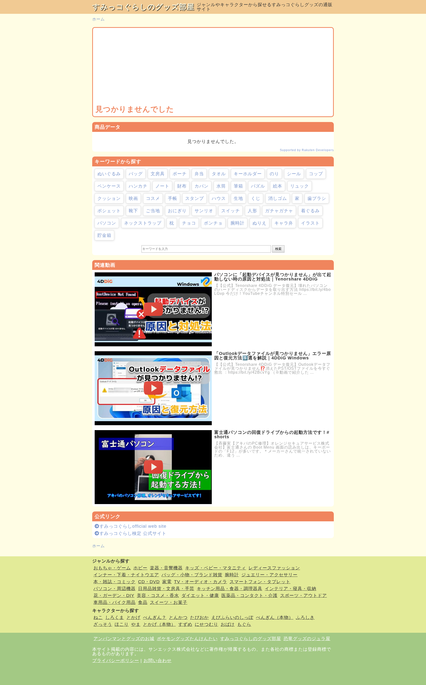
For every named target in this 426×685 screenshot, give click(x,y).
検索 (278, 249)
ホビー (140, 567)
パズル (258, 186)
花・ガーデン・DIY (113, 595)
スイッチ (230, 210)
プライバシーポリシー (115, 660)
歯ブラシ (316, 198)
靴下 (133, 210)
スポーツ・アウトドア (303, 595)
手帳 (172, 198)
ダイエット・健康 (200, 595)
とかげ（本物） (159, 624)
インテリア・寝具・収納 (290, 588)
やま (136, 624)
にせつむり (206, 624)
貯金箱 (104, 235)
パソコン (106, 223)
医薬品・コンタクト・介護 (249, 595)
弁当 (199, 173)
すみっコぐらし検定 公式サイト (132, 533)
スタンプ (194, 198)
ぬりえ (259, 223)
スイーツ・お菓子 (168, 602)
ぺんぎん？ (154, 617)
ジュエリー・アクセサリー (269, 574)
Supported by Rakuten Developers (307, 150)
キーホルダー (248, 173)
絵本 (277, 186)
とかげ (133, 617)
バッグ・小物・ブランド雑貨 (191, 574)
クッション (109, 198)
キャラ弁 (283, 223)
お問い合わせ (157, 660)
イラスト (310, 223)
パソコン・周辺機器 (114, 588)
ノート (162, 186)
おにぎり (177, 210)
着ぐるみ (310, 210)
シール (294, 173)
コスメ (153, 198)
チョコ (189, 223)
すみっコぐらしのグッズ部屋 (143, 7)
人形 (252, 210)
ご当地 (153, 210)
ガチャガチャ (279, 210)
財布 (182, 186)
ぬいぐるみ (109, 173)
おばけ (228, 624)
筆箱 (238, 186)
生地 (238, 198)
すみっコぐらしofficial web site (132, 526)
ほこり (122, 624)
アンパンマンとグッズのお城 (123, 638)
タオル (219, 173)
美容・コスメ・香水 (158, 595)
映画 (133, 198)
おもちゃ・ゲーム (112, 567)
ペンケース (109, 186)
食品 (142, 602)
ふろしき (305, 617)
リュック (299, 186)
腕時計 (238, 223)
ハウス (219, 198)
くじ (255, 198)
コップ (316, 173)
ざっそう (102, 624)
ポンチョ (213, 223)
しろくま (114, 617)
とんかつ (178, 617)
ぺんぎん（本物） (274, 617)
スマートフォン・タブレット (260, 581)
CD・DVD (149, 581)
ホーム (98, 19)
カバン (202, 186)
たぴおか (199, 617)
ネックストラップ (142, 223)
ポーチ (180, 173)
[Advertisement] (213, 67)
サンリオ (204, 210)
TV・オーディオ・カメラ (200, 581)
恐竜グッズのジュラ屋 (307, 638)
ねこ (98, 617)
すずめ (185, 624)
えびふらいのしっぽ (232, 617)
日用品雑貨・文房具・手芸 (166, 588)
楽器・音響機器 (166, 567)
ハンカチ (138, 186)
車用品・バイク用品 (114, 602)
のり (274, 173)
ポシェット (109, 210)
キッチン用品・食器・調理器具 (229, 588)
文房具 (158, 173)
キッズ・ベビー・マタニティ (215, 567)
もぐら (244, 624)
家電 (167, 581)
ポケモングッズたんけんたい (187, 638)
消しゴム (277, 198)
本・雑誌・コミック (114, 581)
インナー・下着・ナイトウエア (126, 574)
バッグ (136, 173)
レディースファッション (274, 567)
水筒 (221, 186)
